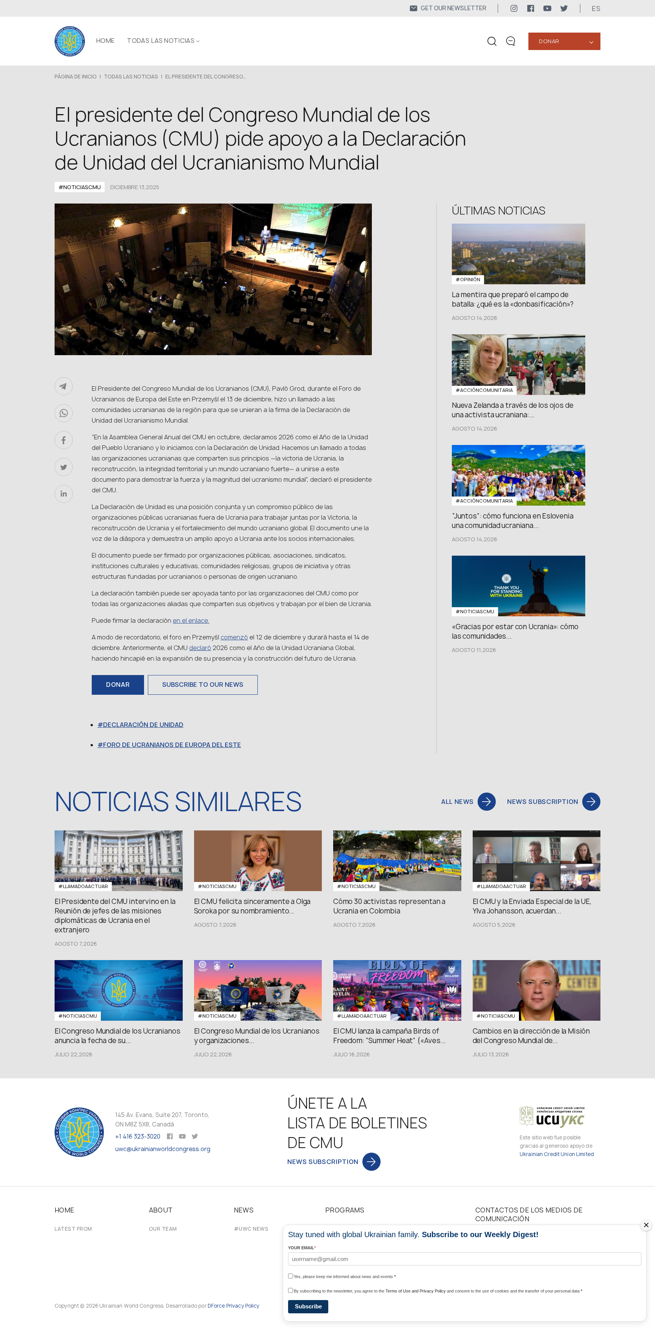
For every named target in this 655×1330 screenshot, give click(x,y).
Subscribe (308, 1306)
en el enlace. (191, 620)
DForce (217, 1305)
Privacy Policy (243, 1305)
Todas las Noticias (160, 40)
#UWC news (251, 1228)
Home (105, 40)
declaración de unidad (143, 725)
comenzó (234, 637)
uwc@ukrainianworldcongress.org (162, 1149)
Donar (549, 41)
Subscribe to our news (202, 684)
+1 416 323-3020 (137, 1136)
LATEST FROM (73, 1228)
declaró (200, 648)
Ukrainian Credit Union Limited (557, 1154)
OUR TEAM (163, 1228)
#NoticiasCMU (79, 187)
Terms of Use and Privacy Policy (415, 1291)
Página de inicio (76, 76)
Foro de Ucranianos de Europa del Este (172, 745)
